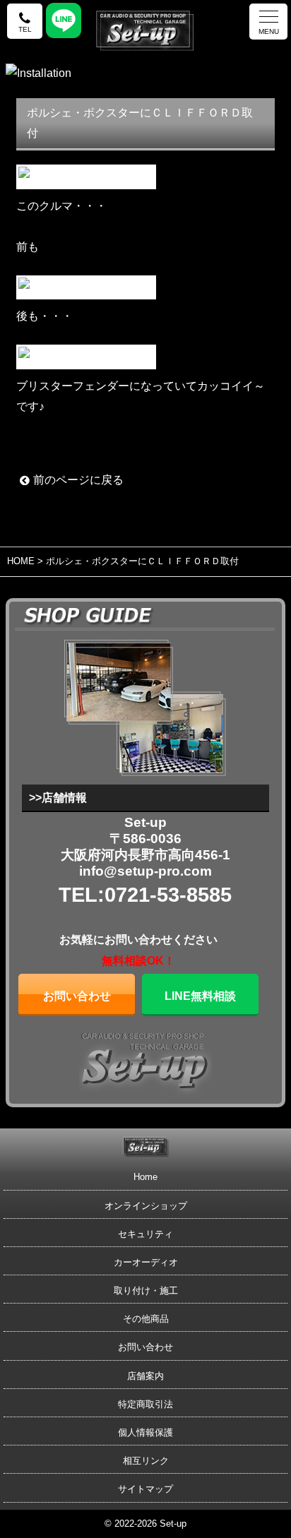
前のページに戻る (78, 480)
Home (145, 1177)
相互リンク (146, 1460)
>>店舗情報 (58, 798)
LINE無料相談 (200, 996)
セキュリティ (145, 1234)
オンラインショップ (146, 1205)
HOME (21, 561)
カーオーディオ (146, 1262)
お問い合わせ (77, 996)
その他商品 (146, 1318)
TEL (25, 29)
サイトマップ (145, 1489)
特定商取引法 (145, 1404)
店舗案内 (145, 1376)
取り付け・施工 (146, 1290)
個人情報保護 (145, 1432)
